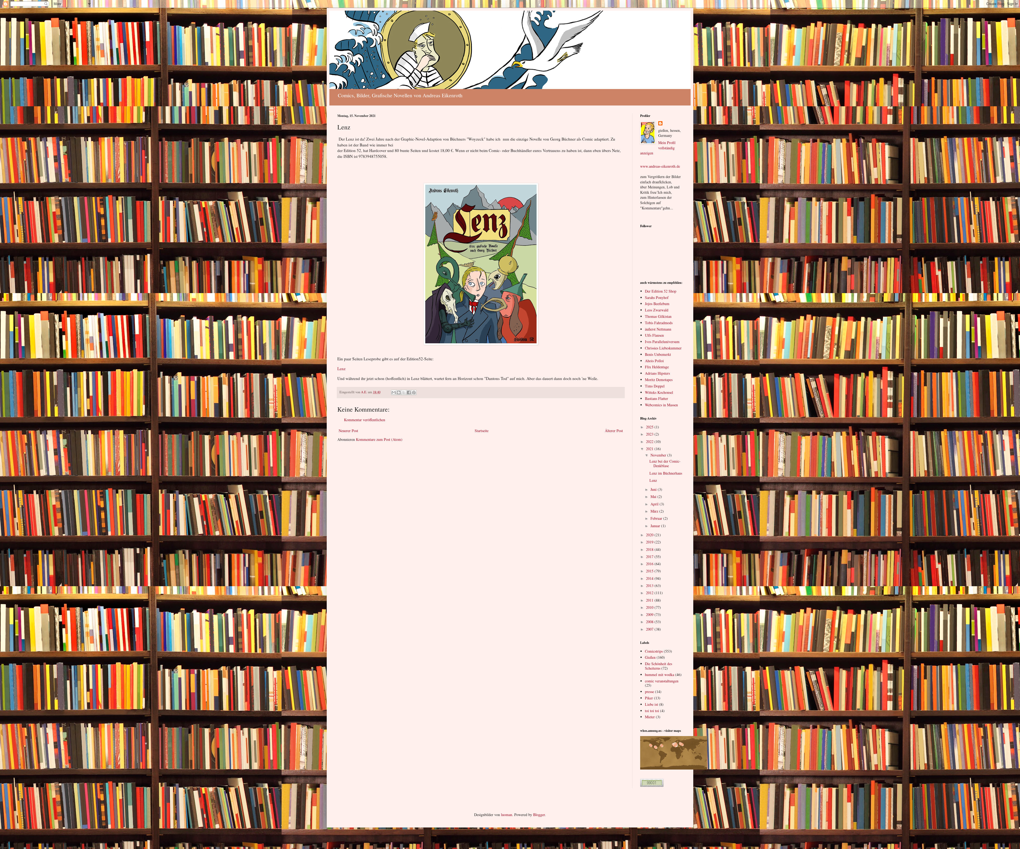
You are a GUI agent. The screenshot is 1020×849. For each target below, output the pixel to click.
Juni (654, 489)
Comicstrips (654, 651)
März (655, 511)
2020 (650, 534)
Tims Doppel (655, 385)
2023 (650, 434)
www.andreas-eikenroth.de (660, 166)
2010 (650, 607)
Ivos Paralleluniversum (662, 341)
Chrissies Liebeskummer (663, 347)
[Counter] (652, 785)
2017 (650, 556)
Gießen (650, 657)
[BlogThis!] (398, 392)
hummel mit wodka (659, 674)
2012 (650, 592)
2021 (650, 448)
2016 (650, 563)
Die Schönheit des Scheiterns (658, 666)
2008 (650, 621)
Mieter (650, 716)
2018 (650, 549)
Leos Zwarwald (656, 309)
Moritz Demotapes (659, 379)
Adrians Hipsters (657, 373)
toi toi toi (652, 710)
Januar (656, 525)
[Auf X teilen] (403, 392)
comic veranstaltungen (661, 680)
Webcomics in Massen (661, 404)
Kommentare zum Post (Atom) (379, 439)
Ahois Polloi (654, 360)
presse (649, 691)
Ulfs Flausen (654, 335)
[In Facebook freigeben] (408, 392)
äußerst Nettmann (658, 329)
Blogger (539, 814)
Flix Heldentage (657, 366)
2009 (650, 614)
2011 (650, 600)
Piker (649, 697)
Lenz (341, 368)
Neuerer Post (348, 430)
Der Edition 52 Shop (660, 291)
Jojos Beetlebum (657, 303)
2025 (650, 426)
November (659, 455)
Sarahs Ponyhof (657, 297)
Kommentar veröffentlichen (364, 419)
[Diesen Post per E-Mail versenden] (393, 392)
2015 (650, 570)
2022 (650, 441)
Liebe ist (651, 704)
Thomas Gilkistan (658, 316)
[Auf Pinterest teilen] (413, 392)
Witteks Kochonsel (659, 392)
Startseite (481, 430)
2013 (650, 585)
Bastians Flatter (656, 398)
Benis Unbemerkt (658, 354)
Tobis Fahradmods (659, 322)
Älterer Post (614, 430)
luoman (506, 814)
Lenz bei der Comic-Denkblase (665, 463)
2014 (650, 578)
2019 (650, 541)
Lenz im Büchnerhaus (665, 473)
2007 (650, 629)
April (655, 503)
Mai (654, 496)
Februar (657, 518)
